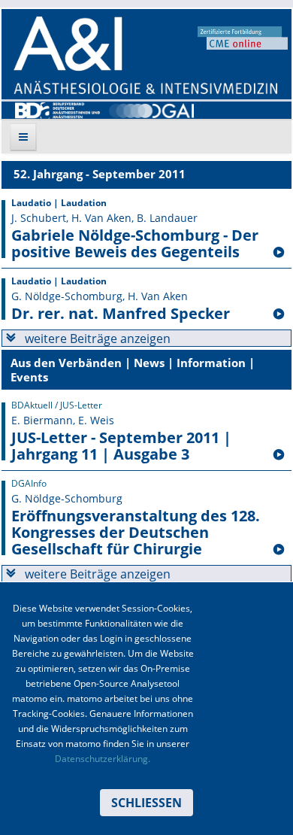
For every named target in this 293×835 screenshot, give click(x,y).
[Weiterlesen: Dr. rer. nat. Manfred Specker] (278, 314)
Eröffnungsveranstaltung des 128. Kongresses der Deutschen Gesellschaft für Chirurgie (135, 532)
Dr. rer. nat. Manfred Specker (120, 313)
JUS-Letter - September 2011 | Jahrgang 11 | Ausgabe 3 (121, 446)
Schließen (146, 802)
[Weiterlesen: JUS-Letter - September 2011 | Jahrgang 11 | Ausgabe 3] (278, 455)
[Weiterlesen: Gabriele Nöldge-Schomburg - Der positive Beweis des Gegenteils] (278, 252)
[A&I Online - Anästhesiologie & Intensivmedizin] (145, 55)
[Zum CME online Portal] (243, 37)
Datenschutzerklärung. (102, 758)
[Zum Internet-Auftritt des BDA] (57, 109)
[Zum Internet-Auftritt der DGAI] (151, 109)
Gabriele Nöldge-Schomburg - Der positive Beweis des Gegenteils (134, 243)
